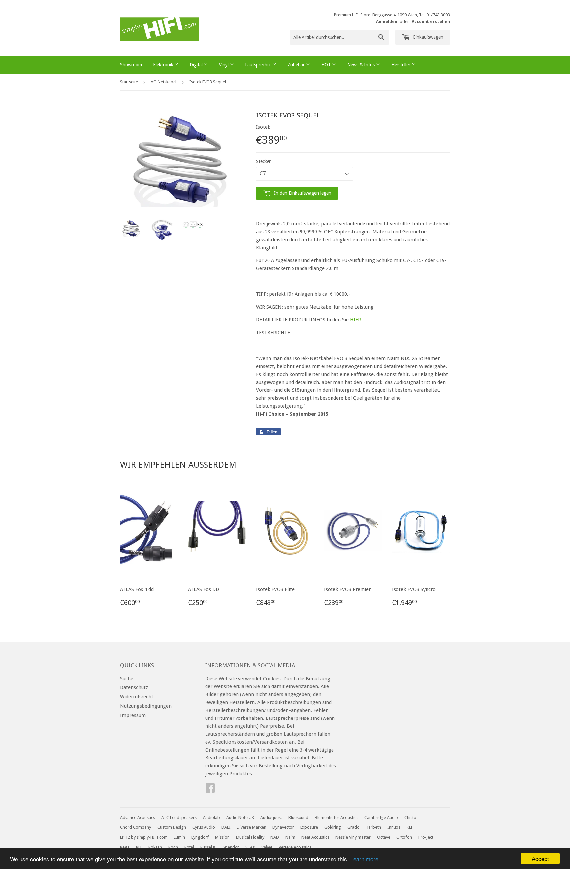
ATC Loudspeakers (179, 817)
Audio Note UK (240, 817)
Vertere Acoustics (295, 847)
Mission (222, 837)
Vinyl (224, 64)
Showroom (131, 64)
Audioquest (271, 817)
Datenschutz (134, 687)
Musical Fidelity (250, 837)
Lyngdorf (200, 837)
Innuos (393, 827)
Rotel (189, 847)
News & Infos (361, 64)
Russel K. (208, 847)
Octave (383, 837)
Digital (197, 64)
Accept (540, 858)
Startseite (129, 81)
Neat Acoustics (315, 837)
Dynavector (283, 827)
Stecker (263, 161)
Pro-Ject (425, 837)
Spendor (231, 847)
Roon (173, 847)
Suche (126, 679)
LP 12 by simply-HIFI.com (144, 837)
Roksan (155, 847)
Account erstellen (431, 21)
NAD (274, 837)
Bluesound (298, 817)
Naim (290, 837)
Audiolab (211, 817)
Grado (353, 827)
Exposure (309, 827)
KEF (410, 827)
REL (139, 847)
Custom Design (171, 827)
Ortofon (404, 837)
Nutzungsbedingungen (146, 706)
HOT (326, 64)
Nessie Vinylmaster (353, 837)
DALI (226, 827)
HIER (355, 320)
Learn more (364, 859)
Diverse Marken (251, 827)
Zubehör (297, 64)
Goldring (332, 827)
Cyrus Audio (203, 827)
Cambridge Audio (381, 817)
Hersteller (401, 64)
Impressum (133, 715)
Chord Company (135, 827)
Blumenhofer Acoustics (336, 817)
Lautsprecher (258, 64)
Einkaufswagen (427, 37)
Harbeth (373, 827)
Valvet (266, 847)
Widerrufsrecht (136, 697)
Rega (125, 847)
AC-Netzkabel (163, 81)
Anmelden (386, 21)
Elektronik (163, 64)
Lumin (179, 837)
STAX (250, 847)
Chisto (410, 817)
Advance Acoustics (137, 817)
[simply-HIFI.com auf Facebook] (210, 790)
